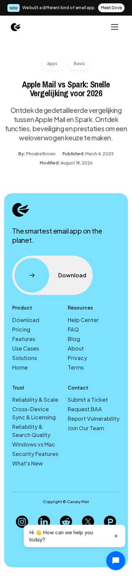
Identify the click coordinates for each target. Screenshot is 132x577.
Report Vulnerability (93, 418)
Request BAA (85, 409)
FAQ (73, 329)
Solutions (24, 357)
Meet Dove (111, 7)
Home (20, 367)
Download (25, 319)
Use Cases (25, 348)
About (76, 348)
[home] (16, 26)
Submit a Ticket (88, 399)
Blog (74, 338)
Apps (52, 63)
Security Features (35, 453)
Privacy (77, 357)
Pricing (21, 329)
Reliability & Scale (35, 399)
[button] (114, 27)
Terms (76, 367)
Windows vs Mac (33, 444)
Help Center (83, 319)
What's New (27, 463)
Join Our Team (86, 428)
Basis (79, 63)
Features (23, 338)
